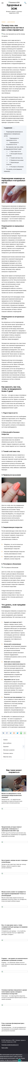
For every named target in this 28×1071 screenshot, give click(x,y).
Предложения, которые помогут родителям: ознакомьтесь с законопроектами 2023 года (12, 828)
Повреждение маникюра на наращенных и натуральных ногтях (13, 134)
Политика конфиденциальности (10, 1045)
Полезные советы (8, 753)
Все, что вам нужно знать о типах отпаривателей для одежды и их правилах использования (14, 927)
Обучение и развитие (8, 750)
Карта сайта (5, 1047)
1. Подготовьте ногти (15, 151)
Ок (19, 1060)
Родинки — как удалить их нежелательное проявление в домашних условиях (15, 959)
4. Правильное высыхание (16, 160)
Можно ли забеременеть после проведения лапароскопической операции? (11, 795)
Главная (5, 739)
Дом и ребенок (7, 743)
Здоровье (6, 746)
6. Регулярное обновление (16, 166)
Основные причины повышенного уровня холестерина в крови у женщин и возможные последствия (14, 991)
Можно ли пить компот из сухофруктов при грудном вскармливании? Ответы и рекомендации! (14, 893)
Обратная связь (7, 756)
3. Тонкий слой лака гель (16, 158)
